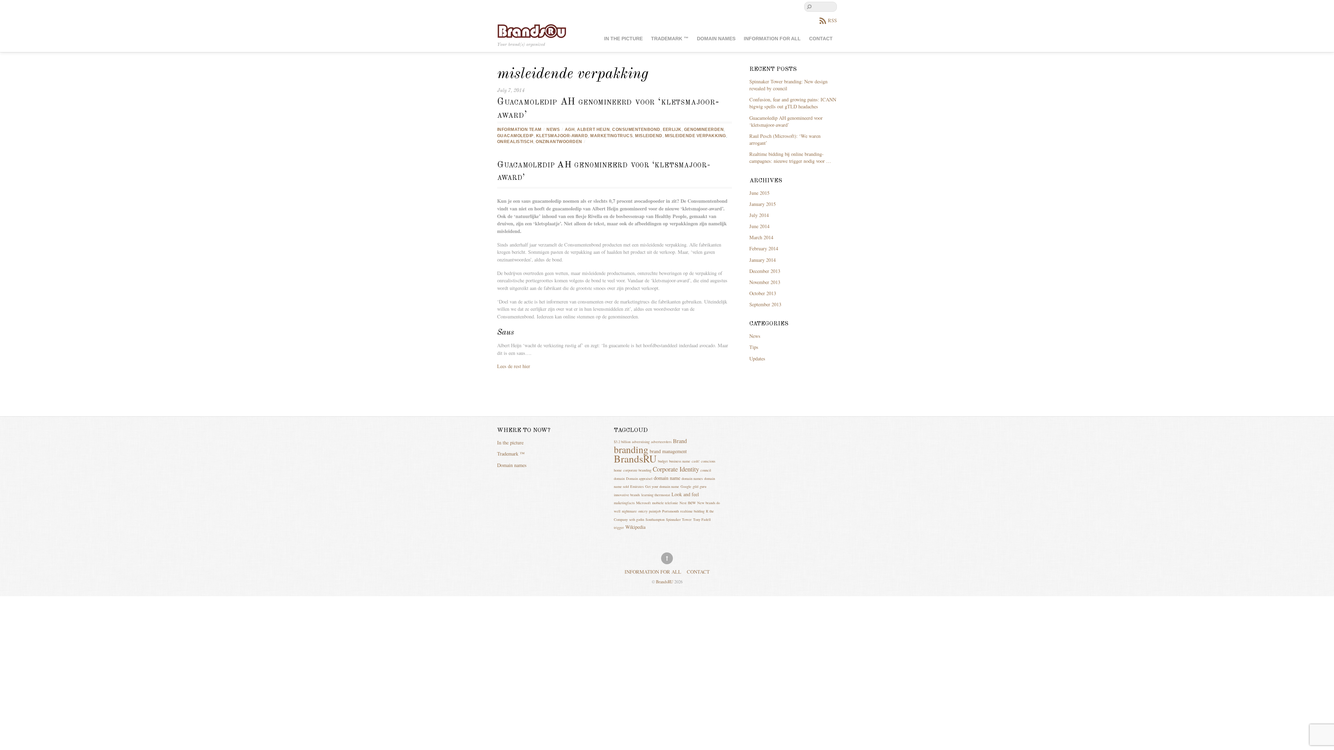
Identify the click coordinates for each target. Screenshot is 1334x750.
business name (679, 461)
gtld (695, 486)
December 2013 (764, 271)
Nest (683, 502)
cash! (696, 461)
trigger (619, 527)
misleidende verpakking (695, 135)
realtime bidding (692, 511)
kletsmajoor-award (562, 135)
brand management (668, 451)
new (692, 502)
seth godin (636, 519)
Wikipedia (635, 527)
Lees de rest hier (513, 366)
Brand (680, 441)
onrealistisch (515, 141)
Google (686, 486)
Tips (753, 347)
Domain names (716, 38)
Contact (821, 38)
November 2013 (764, 282)
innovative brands (627, 494)
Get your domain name (662, 486)
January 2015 (762, 204)
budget (663, 461)
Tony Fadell (702, 519)
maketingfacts (624, 502)
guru (703, 486)
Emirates (637, 486)
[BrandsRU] (532, 31)
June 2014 (759, 226)
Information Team (519, 129)
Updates (757, 358)
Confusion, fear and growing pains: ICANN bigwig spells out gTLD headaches (792, 103)
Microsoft (643, 502)
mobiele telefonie (665, 502)
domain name (667, 478)
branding (631, 449)
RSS (832, 20)
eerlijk (672, 129)
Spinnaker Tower (679, 519)
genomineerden (704, 129)
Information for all (772, 38)
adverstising (641, 441)
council (705, 470)
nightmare (629, 511)
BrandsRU (635, 458)
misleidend (648, 135)
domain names (692, 478)
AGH (570, 129)
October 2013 (762, 293)
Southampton (655, 519)
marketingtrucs (611, 135)
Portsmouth (670, 511)
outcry (643, 511)
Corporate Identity (676, 469)
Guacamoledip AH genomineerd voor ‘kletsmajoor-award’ (786, 121)
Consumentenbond (636, 129)
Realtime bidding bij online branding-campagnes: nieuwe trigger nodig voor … (790, 157)
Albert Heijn (593, 129)
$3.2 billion (622, 441)
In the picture (623, 38)
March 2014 (761, 237)
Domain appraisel (639, 478)
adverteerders (661, 441)
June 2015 (759, 193)
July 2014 (759, 215)
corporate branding (637, 470)
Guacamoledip (515, 135)
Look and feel (685, 494)
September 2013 (765, 304)
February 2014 (763, 248)
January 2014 (762, 260)
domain (619, 478)
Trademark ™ (670, 38)
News (553, 129)
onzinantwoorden (559, 141)
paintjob (655, 511)
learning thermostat (655, 494)
